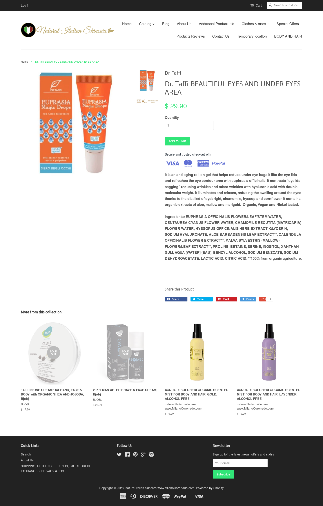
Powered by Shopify (210, 488)
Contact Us (221, 36)
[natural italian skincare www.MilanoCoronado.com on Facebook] (127, 455)
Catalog (145, 23)
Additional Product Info (216, 23)
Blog (165, 23)
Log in (25, 5)
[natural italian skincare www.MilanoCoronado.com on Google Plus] (143, 455)
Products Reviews (190, 36)
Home (127, 23)
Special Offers (288, 23)
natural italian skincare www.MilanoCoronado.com (159, 488)
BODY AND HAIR (288, 36)
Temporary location (252, 36)
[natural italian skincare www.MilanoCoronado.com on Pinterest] (135, 455)
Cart (259, 5)
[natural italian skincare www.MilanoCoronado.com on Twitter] (119, 455)
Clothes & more (254, 23)
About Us (184, 23)
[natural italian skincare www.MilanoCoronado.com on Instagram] (151, 455)
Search (26, 454)
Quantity (172, 117)
